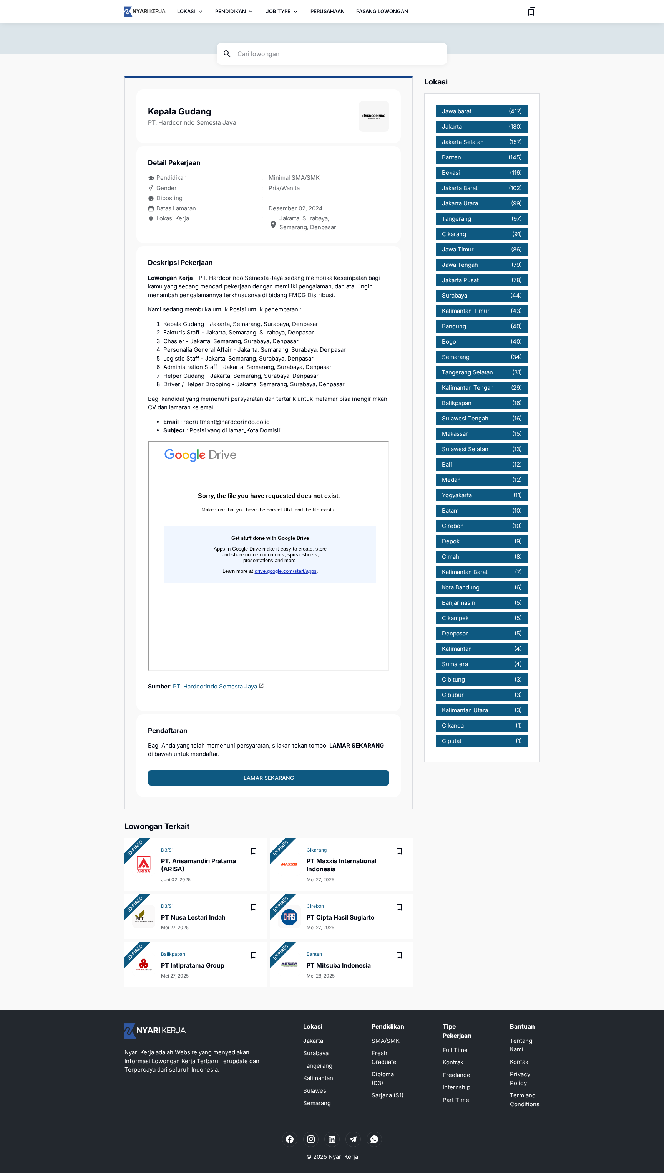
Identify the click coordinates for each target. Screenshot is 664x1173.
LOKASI (186, 11)
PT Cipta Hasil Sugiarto (341, 917)
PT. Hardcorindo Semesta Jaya (215, 686)
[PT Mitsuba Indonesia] (289, 964)
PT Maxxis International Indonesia (341, 865)
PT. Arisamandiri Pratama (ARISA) (198, 865)
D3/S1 (167, 850)
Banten (314, 954)
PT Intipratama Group (192, 965)
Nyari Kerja (343, 1156)
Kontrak (453, 1062)
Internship (456, 1087)
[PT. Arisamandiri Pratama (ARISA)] (143, 864)
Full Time (455, 1050)
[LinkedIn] (332, 1139)
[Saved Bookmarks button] (532, 11)
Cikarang (317, 850)
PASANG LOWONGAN (382, 11)
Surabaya (316, 1053)
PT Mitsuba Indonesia (339, 965)
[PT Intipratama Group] (143, 964)
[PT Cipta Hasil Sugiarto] (289, 916)
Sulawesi (315, 1090)
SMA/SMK (386, 1040)
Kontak (519, 1061)
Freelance (456, 1075)
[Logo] (155, 1031)
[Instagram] (311, 1139)
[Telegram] (353, 1139)
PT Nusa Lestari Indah (193, 917)
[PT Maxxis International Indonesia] (289, 864)
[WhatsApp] (374, 1139)
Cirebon (315, 906)
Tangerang (317, 1065)
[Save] (253, 851)
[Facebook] (289, 1139)
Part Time (456, 1100)
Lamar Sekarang (269, 777)
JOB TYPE (278, 11)
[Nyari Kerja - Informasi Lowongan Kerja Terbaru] (145, 11)
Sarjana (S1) (387, 1095)
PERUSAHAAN (327, 11)
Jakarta (313, 1040)
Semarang (317, 1103)
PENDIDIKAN (230, 11)
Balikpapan (173, 954)
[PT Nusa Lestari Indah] (143, 916)
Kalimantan (318, 1078)
